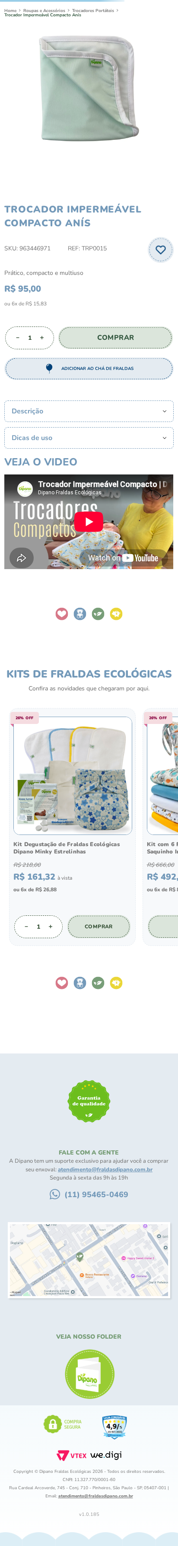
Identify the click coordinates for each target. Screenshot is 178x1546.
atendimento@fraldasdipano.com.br (105, 1203)
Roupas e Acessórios (44, 60)
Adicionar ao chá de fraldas (97, 418)
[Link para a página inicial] (10, 60)
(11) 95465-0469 (96, 1228)
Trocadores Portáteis (93, 60)
